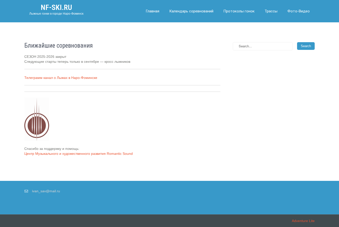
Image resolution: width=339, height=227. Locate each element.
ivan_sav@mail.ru (46, 191)
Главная (152, 11)
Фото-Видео (298, 11)
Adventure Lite (303, 221)
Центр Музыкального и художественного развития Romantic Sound (78, 154)
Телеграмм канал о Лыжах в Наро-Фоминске (60, 78)
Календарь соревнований (191, 11)
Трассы (271, 11)
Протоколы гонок (239, 11)
